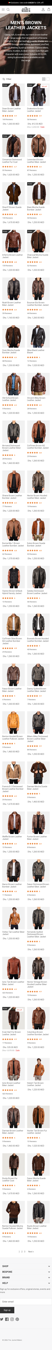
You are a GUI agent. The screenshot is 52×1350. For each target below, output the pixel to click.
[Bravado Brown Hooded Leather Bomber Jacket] (38, 625)
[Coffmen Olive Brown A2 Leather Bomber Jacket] (13, 625)
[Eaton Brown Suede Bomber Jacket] (38, 529)
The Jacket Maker (15, 1340)
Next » (31, 1251)
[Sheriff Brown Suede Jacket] (13, 193)
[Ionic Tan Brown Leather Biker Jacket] (13, 968)
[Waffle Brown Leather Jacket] (13, 823)
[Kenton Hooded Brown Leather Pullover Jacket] (13, 722)
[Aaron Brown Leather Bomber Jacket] (13, 870)
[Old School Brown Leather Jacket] (13, 384)
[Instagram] (12, 1319)
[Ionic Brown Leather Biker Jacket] (13, 1069)
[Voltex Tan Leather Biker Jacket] (13, 918)
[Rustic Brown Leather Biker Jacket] (38, 1212)
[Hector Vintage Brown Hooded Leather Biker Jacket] (38, 968)
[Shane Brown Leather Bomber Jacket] (13, 481)
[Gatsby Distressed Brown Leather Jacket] (38, 577)
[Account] (42, 9)
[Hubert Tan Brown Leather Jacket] (38, 1069)
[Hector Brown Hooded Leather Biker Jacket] (38, 481)
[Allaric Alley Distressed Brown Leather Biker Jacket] (38, 722)
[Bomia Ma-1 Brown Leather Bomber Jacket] (13, 529)
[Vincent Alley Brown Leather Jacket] (38, 384)
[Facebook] (7, 1319)
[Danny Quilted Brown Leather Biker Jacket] (38, 675)
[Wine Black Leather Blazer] (38, 336)
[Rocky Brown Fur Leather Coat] (13, 1164)
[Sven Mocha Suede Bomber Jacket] (13, 336)
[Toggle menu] (3, 9)
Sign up (7, 1310)
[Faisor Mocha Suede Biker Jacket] (38, 1164)
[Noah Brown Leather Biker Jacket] (13, 289)
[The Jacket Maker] (26, 9)
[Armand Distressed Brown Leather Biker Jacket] (13, 432)
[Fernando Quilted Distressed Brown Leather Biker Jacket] (38, 918)
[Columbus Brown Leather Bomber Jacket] (38, 1018)
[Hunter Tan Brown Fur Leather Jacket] (38, 1117)
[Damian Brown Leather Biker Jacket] (13, 1117)
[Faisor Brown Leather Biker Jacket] (13, 675)
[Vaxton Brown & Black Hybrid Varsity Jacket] (13, 577)
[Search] (9, 9)
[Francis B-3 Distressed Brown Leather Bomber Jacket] (13, 772)
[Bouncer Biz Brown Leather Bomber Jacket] (38, 289)
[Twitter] (1, 1319)
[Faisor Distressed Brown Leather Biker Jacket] (38, 870)
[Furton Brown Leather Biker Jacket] (38, 823)
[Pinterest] (17, 1319)
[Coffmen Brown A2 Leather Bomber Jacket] (38, 432)
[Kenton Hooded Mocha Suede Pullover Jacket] (13, 1212)
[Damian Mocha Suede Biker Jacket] (38, 772)
